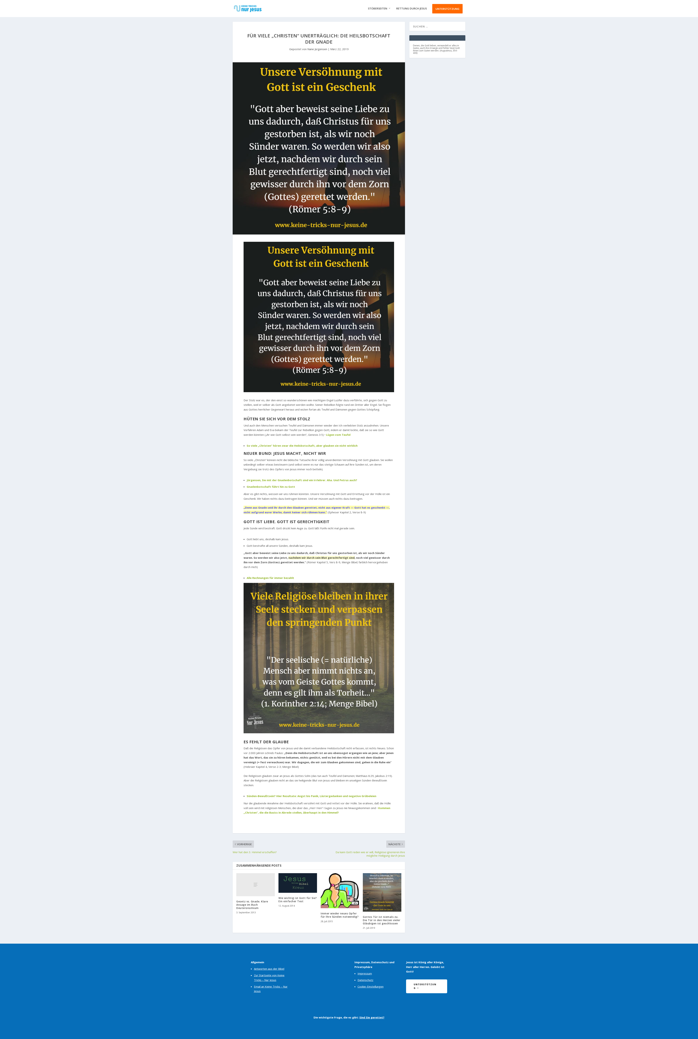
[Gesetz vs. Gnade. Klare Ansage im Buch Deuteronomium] (255, 884)
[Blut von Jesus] (319, 391)
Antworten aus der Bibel (269, 969)
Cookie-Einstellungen (371, 986)
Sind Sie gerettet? (371, 1017)
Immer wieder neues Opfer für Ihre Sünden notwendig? (339, 915)
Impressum (365, 973)
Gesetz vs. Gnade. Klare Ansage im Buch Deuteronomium (252, 905)
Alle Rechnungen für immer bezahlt (270, 578)
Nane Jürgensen (317, 49)
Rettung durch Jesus (411, 8)
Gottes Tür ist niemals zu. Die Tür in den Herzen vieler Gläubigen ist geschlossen (381, 920)
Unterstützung (447, 9)
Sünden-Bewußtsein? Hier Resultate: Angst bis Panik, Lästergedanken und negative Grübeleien (311, 796)
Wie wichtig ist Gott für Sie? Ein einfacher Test (297, 899)
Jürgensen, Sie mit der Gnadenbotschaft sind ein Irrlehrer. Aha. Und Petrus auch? (302, 480)
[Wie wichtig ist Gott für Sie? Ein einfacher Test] (297, 883)
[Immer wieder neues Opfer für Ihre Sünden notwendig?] (340, 890)
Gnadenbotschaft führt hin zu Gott (271, 486)
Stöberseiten (377, 8)
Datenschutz (365, 980)
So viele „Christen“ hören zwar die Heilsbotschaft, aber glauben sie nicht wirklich (302, 445)
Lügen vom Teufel (338, 434)
